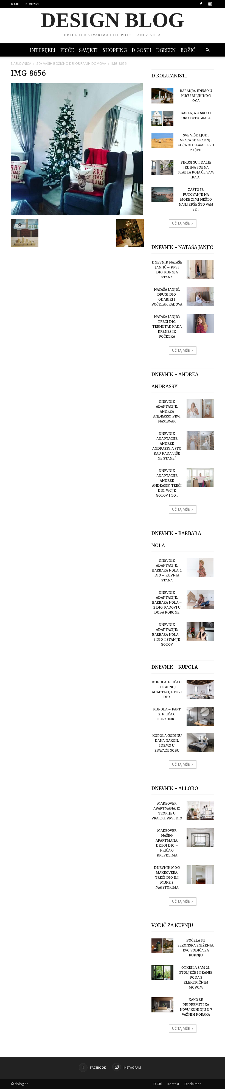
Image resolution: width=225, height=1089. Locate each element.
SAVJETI (88, 50)
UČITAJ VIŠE (181, 223)
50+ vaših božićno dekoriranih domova (71, 63)
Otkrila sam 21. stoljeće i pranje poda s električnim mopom (195, 977)
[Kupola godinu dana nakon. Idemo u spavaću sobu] (200, 742)
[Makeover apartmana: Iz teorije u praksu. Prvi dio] (200, 810)
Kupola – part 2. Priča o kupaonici (167, 714)
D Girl (15, 4)
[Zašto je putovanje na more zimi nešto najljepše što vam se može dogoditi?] (162, 194)
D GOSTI (141, 50)
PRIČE (67, 50)
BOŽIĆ (188, 50)
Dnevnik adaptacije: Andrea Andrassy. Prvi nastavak (167, 411)
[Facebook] (201, 4)
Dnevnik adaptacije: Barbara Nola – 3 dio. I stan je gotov (167, 634)
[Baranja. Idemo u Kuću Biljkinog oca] (162, 95)
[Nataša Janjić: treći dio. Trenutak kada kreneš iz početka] (200, 323)
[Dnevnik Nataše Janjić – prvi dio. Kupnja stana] (200, 269)
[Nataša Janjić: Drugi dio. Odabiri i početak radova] (200, 296)
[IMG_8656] (77, 213)
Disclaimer (192, 1084)
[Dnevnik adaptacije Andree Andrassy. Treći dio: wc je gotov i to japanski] (200, 477)
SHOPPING (115, 50)
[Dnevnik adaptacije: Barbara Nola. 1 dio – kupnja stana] (200, 567)
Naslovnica (21, 63)
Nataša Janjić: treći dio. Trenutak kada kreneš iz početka (167, 326)
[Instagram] (210, 4)
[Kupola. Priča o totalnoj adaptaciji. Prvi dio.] (200, 689)
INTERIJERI (42, 50)
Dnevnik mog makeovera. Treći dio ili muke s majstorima (167, 877)
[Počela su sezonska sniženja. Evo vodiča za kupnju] (162, 945)
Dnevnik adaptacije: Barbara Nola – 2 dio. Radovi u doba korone (167, 602)
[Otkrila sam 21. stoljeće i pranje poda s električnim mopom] (162, 972)
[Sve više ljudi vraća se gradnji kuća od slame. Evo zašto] (162, 140)
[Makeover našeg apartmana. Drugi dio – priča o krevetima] (200, 837)
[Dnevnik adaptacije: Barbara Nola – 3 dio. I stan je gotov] (200, 631)
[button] (207, 50)
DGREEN (166, 50)
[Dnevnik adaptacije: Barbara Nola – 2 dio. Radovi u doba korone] (200, 599)
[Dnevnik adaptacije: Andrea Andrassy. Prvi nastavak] (200, 408)
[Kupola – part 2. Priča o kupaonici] (200, 716)
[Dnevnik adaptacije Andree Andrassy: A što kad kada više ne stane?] (200, 440)
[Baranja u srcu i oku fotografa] (162, 118)
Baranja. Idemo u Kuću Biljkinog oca (196, 96)
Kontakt (32, 4)
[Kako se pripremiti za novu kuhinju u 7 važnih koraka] (162, 1004)
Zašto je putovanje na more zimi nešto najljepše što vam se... (196, 199)
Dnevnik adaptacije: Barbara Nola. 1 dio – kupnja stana (167, 570)
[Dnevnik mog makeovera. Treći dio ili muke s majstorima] (200, 874)
